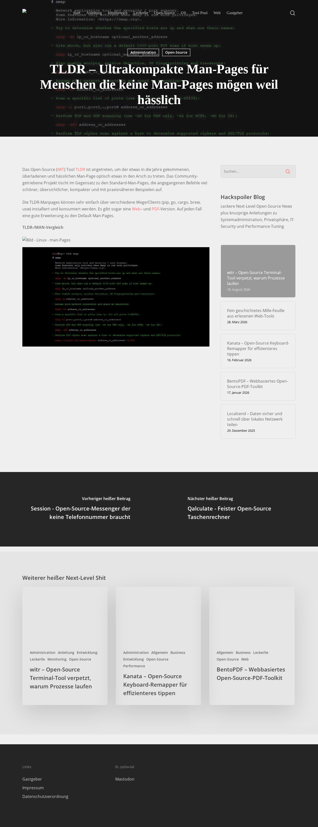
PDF (155, 209)
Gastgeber (32, 779)
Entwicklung (87, 652)
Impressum (33, 787)
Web (136, 209)
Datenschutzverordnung (45, 796)
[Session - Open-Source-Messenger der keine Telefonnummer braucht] (79, 509)
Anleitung (66, 652)
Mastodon (124, 779)
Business (177, 652)
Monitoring (57, 659)
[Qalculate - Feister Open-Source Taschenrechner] (238, 509)
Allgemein (159, 652)
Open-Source (176, 52)
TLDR (80, 169)
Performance (134, 666)
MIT (60, 169)
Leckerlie (37, 659)
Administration (143, 52)
